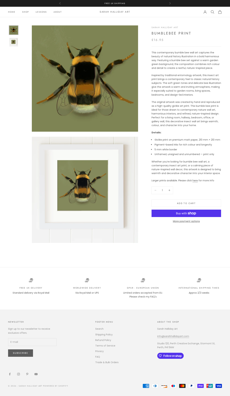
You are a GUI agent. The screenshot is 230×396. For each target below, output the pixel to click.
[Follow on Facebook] (9, 374)
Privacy (99, 351)
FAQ (97, 356)
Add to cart (186, 203)
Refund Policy (103, 340)
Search (99, 329)
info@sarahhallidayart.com (173, 336)
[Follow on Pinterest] (27, 374)
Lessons (41, 11)
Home (11, 11)
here (195, 180)
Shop (25, 11)
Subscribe (20, 353)
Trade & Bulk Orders (107, 362)
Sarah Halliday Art (165, 27)
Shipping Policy (104, 334)
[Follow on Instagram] (18, 374)
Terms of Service (105, 345)
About (58, 11)
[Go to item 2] (13, 42)
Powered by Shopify (55, 386)
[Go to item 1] (13, 30)
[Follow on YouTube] (36, 374)
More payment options (186, 221)
